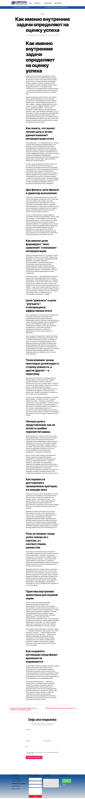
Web (27, 746)
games (42, 13)
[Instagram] (68, 1)
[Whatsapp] (72, 4)
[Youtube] (72, 1)
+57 (13, 778)
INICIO (30, 3)
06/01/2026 (44, 35)
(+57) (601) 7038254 (18, 7)
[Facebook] (65, 1)
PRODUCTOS (37, 3)
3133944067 (16, 778)
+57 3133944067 (25, 7)
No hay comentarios (55, 35)
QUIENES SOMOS (48, 3)
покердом (56, 111)
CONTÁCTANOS (58, 3)
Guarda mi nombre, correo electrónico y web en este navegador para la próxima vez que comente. (42, 753)
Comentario (28, 729)
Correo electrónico (47, 740)
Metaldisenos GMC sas (34, 35)
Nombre (28, 740)
